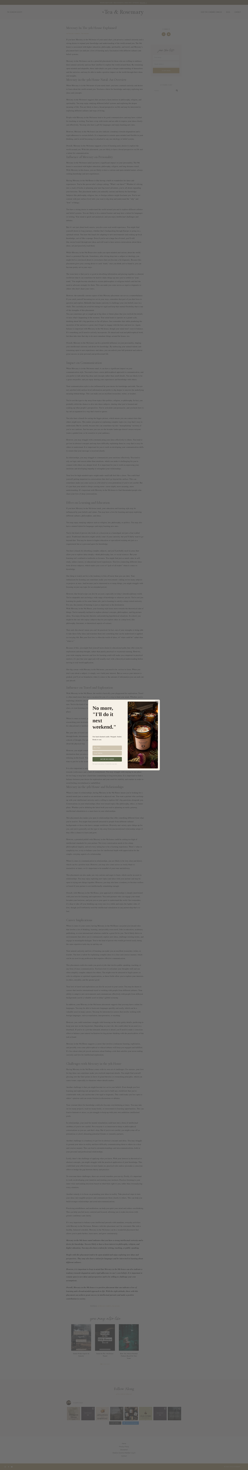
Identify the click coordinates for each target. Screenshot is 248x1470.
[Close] (157, 702)
